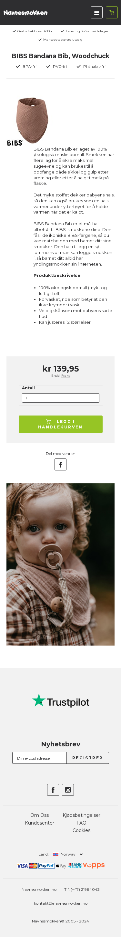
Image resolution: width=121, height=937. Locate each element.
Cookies (81, 830)
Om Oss (39, 815)
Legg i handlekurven (60, 424)
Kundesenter (39, 823)
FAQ (81, 823)
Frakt (65, 376)
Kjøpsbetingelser (81, 815)
